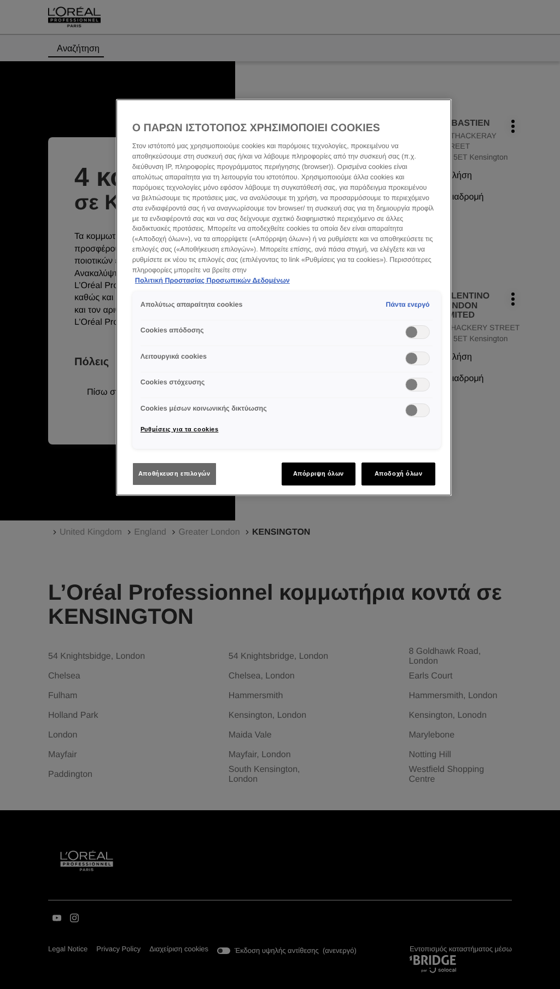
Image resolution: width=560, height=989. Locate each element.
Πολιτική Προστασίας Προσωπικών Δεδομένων (212, 280)
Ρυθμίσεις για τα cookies (180, 429)
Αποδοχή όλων (399, 473)
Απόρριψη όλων (318, 473)
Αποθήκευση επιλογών (174, 473)
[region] (284, 297)
